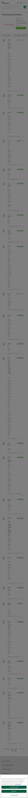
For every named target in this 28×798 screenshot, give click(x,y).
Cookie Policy (18, 784)
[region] (14, 786)
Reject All (14, 791)
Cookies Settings (14, 795)
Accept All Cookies (14, 787)
